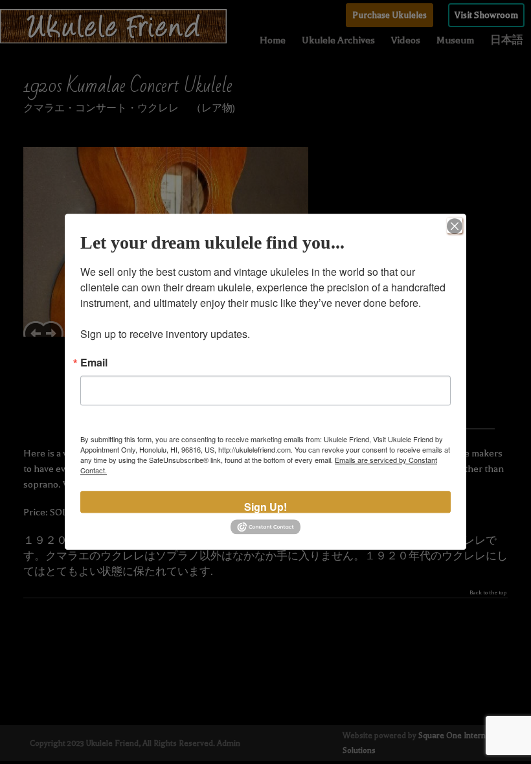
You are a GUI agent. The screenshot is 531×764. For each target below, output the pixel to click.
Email (93, 362)
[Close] (454, 225)
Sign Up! (265, 506)
